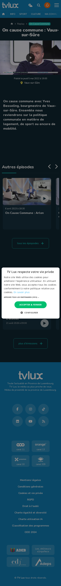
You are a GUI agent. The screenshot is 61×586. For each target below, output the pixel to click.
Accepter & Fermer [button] (30, 304)
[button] (30, 297)
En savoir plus (22, 292)
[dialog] (30, 292)
